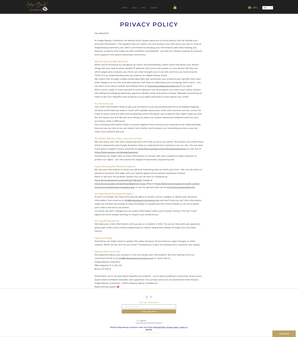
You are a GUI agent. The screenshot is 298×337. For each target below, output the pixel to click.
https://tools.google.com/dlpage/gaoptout (116, 152)
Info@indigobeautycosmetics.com (142, 200)
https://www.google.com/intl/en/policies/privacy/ (162, 149)
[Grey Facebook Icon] (150, 297)
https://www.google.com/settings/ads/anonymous (120, 184)
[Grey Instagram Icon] (146, 297)
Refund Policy (160, 327)
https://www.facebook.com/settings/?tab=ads (118, 180)
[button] (175, 7)
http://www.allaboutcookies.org (163, 86)
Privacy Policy (173, 327)
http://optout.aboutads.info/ (180, 187)
